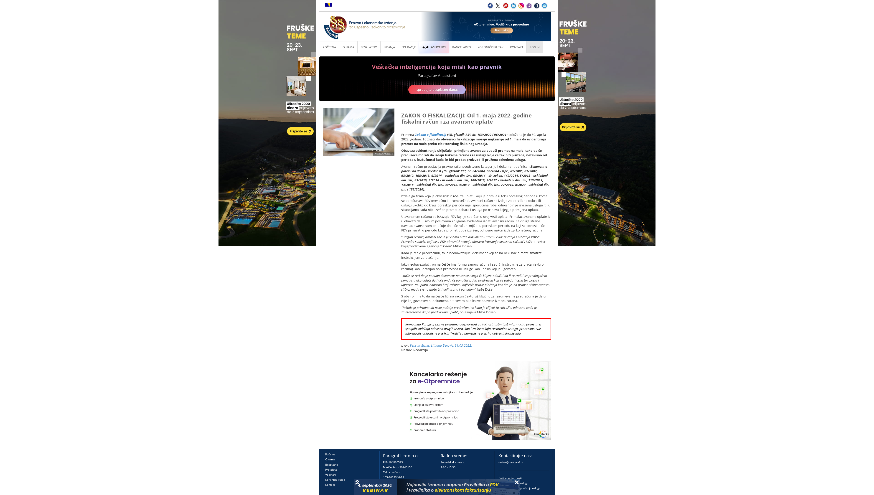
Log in (535, 47)
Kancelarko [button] (461, 47)
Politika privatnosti (510, 478)
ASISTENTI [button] (438, 47)
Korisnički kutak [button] (490, 47)
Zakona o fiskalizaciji (430, 134)
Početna (329, 47)
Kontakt (330, 485)
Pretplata (331, 470)
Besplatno (369, 47)
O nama (348, 47)
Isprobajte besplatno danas (437, 89)
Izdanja (389, 47)
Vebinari (330, 475)
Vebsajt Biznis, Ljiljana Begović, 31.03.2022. (441, 345)
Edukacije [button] (408, 47)
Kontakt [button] (516, 47)
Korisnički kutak (335, 480)
